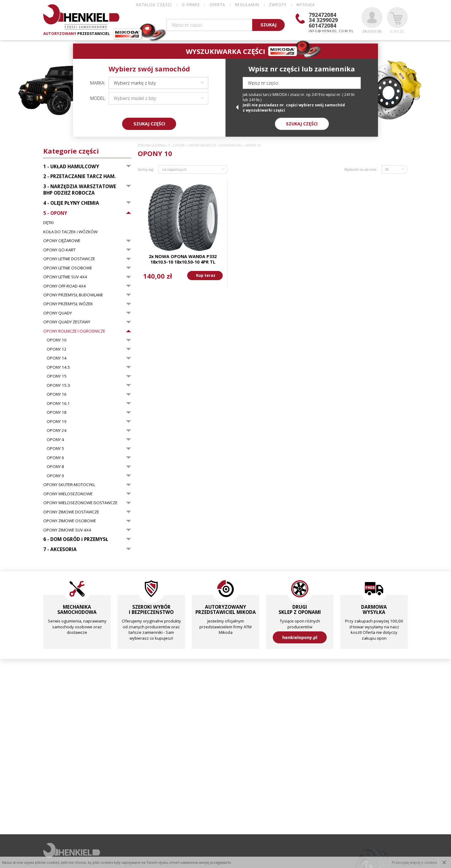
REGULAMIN (247, 4)
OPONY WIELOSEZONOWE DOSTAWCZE (80, 502)
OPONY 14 (57, 358)
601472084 (322, 25)
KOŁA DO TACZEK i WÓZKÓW (70, 231)
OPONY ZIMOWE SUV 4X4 (67, 530)
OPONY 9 (55, 475)
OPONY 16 (57, 394)
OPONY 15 (57, 376)
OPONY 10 (57, 340)
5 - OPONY (176, 145)
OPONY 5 (55, 448)
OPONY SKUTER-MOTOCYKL (69, 484)
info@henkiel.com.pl (331, 31)
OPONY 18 (57, 412)
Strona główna (151, 145)
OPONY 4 (55, 439)
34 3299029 (323, 20)
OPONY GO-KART (59, 250)
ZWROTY (278, 4)
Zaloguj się (371, 31)
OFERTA (217, 4)
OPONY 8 (55, 466)
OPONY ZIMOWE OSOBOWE (69, 520)
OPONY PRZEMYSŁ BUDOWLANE (73, 295)
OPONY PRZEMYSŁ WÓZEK (68, 303)
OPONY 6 (55, 457)
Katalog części (154, 4)
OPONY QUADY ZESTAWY (66, 322)
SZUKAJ (268, 25)
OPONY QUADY (57, 313)
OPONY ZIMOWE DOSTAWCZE (71, 512)
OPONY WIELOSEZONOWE (68, 494)
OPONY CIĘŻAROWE (61, 240)
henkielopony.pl (299, 637)
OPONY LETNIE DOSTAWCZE (69, 258)
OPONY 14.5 (58, 367)
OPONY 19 (57, 421)
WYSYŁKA (305, 4)
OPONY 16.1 (58, 403)
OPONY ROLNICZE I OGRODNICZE (74, 331)
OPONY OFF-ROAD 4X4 (64, 286)
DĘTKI (48, 222)
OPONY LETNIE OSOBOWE (67, 268)
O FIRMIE (191, 4)
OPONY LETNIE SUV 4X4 (65, 277)
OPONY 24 (57, 430)
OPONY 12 (57, 349)
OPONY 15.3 (58, 385)
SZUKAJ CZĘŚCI (149, 124)
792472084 (322, 14)
